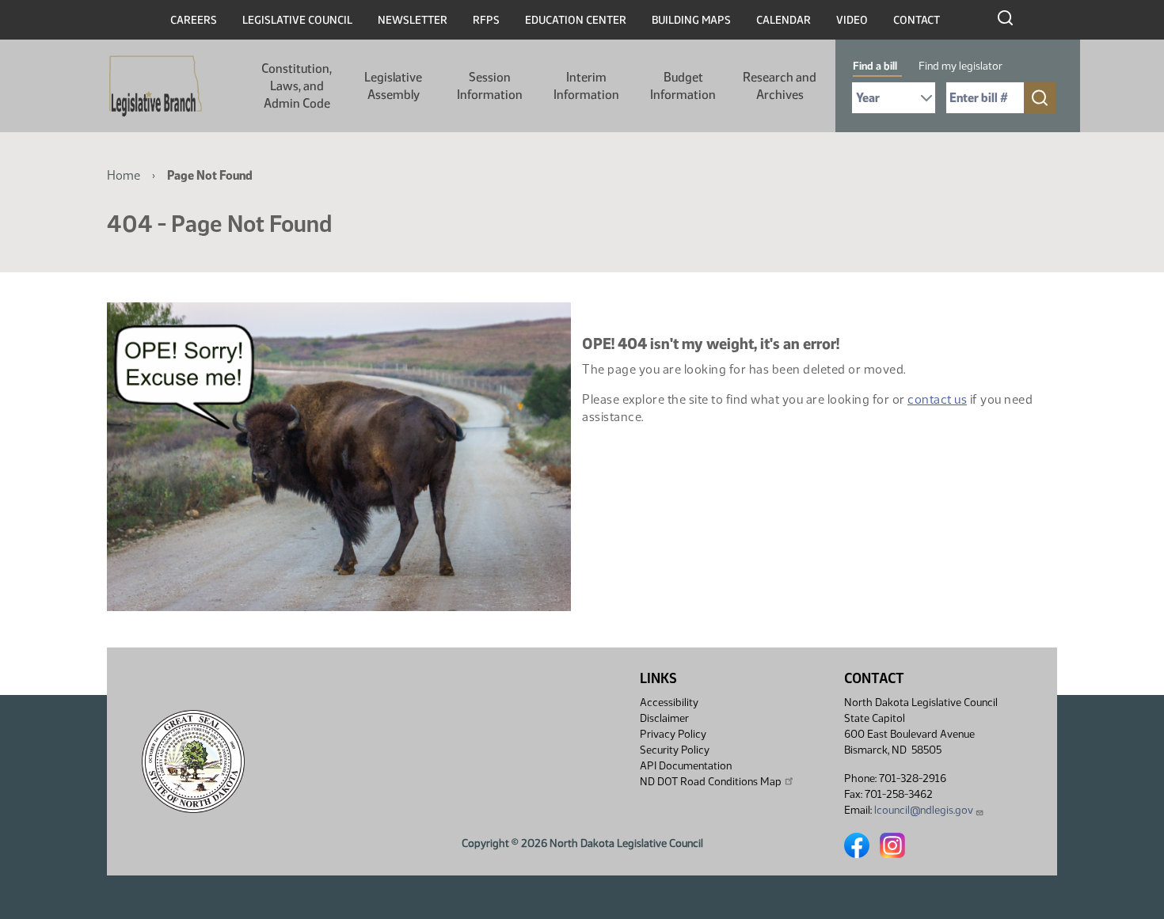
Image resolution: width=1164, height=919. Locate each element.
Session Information (490, 86)
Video (852, 20)
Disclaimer (664, 718)
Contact (916, 20)
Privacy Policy (673, 734)
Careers (193, 20)
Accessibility (669, 702)
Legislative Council (297, 20)
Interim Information (586, 86)
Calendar (783, 20)
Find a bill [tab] (875, 66)
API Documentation (686, 766)
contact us (937, 399)
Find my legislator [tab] (960, 66)
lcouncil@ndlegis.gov (923, 810)
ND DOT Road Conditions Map (711, 781)
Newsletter (412, 20)
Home (123, 175)
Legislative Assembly (393, 86)
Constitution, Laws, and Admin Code (296, 86)
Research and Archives (779, 86)
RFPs (486, 20)
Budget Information (683, 86)
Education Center (575, 20)
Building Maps (691, 20)
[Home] (155, 86)
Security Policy (674, 750)
